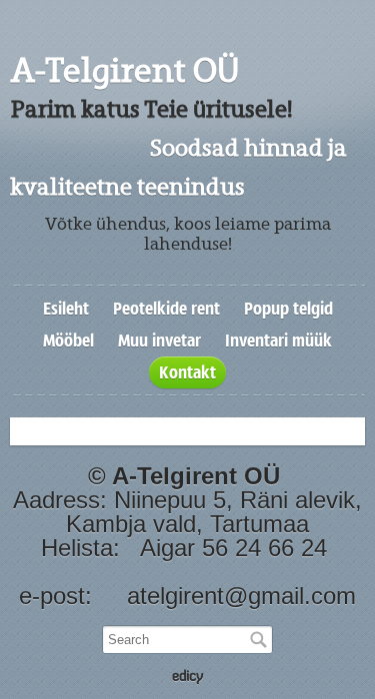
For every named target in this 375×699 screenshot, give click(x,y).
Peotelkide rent (166, 309)
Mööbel (68, 340)
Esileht (66, 309)
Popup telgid (288, 309)
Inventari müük (278, 340)
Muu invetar (159, 340)
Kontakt (187, 372)
